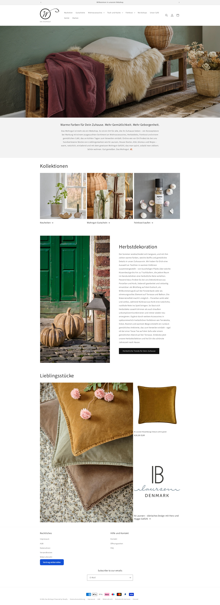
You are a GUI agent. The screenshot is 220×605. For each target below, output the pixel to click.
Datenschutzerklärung (77, 599)
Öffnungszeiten (117, 543)
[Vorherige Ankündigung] (41, 2)
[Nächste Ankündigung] (179, 2)
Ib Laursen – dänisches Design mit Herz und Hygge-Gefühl (156, 517)
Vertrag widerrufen (52, 562)
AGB (41, 543)
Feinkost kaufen (142, 222)
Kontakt (114, 539)
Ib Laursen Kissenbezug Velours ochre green (150, 432)
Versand (135, 599)
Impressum (44, 539)
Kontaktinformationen (122, 599)
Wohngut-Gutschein (97, 222)
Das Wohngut (49, 599)
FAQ (112, 548)
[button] (96, 12)
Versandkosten (46, 552)
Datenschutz (45, 548)
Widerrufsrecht (46, 557)
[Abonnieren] (130, 578)
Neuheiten (45, 222)
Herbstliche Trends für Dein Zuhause (139, 351)
